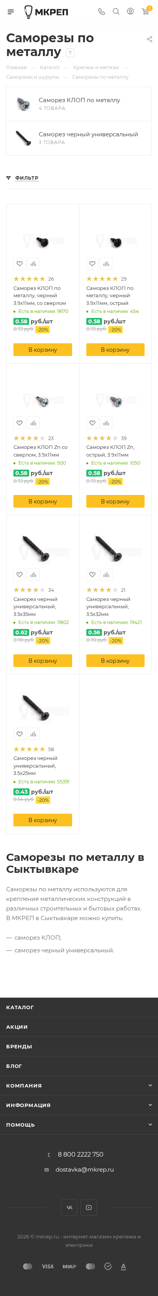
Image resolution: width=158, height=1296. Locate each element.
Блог (14, 1066)
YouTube (89, 1207)
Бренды (19, 1046)
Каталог (20, 1007)
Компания (24, 1085)
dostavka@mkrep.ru (85, 1169)
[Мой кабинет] (130, 12)
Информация (28, 1105)
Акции (17, 1027)
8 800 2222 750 (81, 1155)
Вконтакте (69, 1207)
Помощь (20, 1125)
